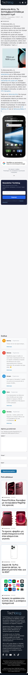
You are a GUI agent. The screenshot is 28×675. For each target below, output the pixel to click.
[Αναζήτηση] (20, 3)
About (13, 668)
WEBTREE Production (19, 668)
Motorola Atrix (13, 94)
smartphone (5, 74)
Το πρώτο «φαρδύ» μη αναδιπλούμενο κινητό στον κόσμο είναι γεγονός (13, 535)
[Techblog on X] (14, 654)
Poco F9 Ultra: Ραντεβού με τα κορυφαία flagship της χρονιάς (14, 502)
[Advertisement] (14, 270)
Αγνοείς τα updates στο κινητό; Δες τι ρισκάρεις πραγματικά (14, 600)
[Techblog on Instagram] (7, 654)
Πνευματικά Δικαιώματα (14, 663)
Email (2, 462)
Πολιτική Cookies (8, 662)
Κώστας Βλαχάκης (6, 18)
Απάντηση (9, 346)
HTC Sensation (6, 91)
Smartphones (5, 21)
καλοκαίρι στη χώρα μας (9, 80)
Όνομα (3, 455)
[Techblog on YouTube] (10, 654)
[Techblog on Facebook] (3, 654)
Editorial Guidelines (16, 665)
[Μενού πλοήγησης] (25, 2)
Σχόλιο (3, 435)
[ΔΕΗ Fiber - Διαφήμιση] (14, 58)
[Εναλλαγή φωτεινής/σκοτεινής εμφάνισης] (22, 2)
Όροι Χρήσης (6, 661)
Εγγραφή (14, 197)
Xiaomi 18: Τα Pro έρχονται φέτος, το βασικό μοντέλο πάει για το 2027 (14, 568)
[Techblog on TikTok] (18, 654)
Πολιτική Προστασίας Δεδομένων (16, 661)
